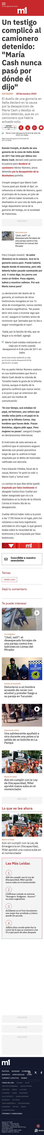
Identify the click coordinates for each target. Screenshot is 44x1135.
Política (5, 1071)
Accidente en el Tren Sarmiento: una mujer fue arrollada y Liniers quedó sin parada (22, 913)
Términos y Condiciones (12, 1114)
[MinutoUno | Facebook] (40, 1072)
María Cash (9, 579)
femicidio (23, 1093)
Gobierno (6, 1107)
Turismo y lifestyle (10, 1078)
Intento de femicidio (12, 684)
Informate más (21, 232)
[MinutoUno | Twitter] (36, 1073)
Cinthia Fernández (10, 1086)
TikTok (15, 1107)
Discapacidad (24, 1103)
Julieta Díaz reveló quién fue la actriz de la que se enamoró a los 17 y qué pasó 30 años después (22, 930)
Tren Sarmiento (9, 1103)
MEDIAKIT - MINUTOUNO (10, 1124)
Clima (14, 1093)
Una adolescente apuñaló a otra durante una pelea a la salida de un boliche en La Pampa (21, 737)
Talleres (16, 1100)
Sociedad (7, 93)
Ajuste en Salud (10, 777)
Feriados (6, 1100)
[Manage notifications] (38, 1126)
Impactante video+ (12, 730)
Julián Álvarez (8, 1110)
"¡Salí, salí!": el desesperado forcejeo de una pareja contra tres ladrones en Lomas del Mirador (27, 240)
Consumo (6, 1090)
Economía (26, 1071)
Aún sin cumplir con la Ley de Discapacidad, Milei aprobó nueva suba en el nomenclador (21, 784)
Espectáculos (18, 1075)
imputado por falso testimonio (18, 487)
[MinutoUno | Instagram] (29, 1072)
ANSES (14, 1090)
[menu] (5, 4)
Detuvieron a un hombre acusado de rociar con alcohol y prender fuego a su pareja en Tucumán (20, 691)
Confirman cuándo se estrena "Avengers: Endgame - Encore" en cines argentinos (21, 896)
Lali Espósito (7, 1096)
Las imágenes (9, 634)
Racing (20, 1083)
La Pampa (5, 1093)
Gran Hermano (22, 1096)
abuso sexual (26, 1086)
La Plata (23, 1090)
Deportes (6, 1075)
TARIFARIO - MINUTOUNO (11, 1125)
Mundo (24, 1078)
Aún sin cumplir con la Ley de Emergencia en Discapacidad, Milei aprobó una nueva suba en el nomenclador (21, 848)
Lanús (23, 1107)
